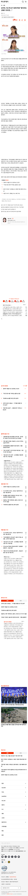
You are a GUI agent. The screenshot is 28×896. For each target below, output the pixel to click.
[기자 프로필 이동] (4, 220)
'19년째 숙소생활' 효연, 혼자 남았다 (10, 398)
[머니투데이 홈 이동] (5, 843)
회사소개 (3, 876)
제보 (3, 830)
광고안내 (3, 881)
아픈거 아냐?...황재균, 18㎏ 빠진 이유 (11, 193)
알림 (3, 835)
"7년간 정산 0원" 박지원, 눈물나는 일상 (12, 184)
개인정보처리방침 (13, 876)
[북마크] (25, 20)
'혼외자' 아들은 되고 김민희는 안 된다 (11, 182)
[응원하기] (13, 218)
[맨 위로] (25, 890)
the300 (4, 787)
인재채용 (7, 876)
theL (3, 792)
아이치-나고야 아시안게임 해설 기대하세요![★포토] (12, 704)
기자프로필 (4, 826)
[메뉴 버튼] (25, 1)
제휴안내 (7, 881)
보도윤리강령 (7, 884)
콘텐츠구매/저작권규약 (14, 881)
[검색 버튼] (22, 1)
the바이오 (4, 796)
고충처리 (3, 884)
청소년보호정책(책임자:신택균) (7, 879)
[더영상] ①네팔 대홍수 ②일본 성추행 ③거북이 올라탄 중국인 (13, 725)
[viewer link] (25, 50)
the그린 (3, 800)
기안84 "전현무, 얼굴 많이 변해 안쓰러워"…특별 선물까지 (13, 617)
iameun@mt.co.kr (11, 220)
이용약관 (15, 879)
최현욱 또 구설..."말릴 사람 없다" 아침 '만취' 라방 (11, 756)
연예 (4, 5)
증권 (3, 783)
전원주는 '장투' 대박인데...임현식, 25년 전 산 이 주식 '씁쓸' (14, 613)
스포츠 (3, 818)
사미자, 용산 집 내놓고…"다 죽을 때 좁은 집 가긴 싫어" (13, 603)
